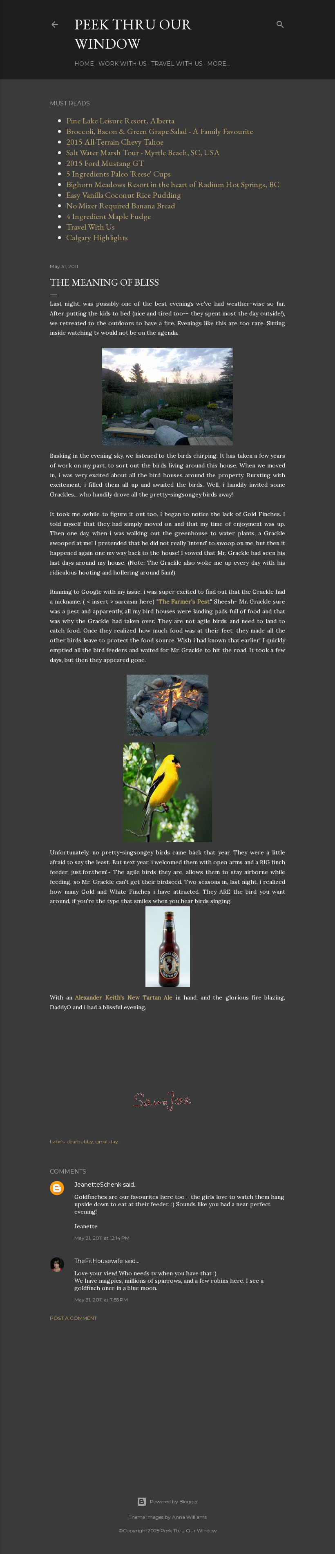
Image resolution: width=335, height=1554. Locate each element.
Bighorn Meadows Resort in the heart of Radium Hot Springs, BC (172, 184)
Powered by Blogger (174, 1501)
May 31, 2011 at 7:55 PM (101, 1300)
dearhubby (80, 1141)
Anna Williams (189, 1517)
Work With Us (122, 63)
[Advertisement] (167, 1399)
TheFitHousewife (98, 1261)
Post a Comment (73, 1318)
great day (107, 1141)
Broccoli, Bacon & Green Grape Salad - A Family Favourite (159, 131)
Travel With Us (177, 63)
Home (84, 63)
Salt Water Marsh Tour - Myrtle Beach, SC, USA (143, 152)
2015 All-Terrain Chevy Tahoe (114, 141)
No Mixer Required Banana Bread (120, 205)
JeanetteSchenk (97, 1184)
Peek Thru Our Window (133, 34)
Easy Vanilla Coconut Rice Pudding (123, 195)
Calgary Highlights (97, 237)
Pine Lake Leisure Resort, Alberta (120, 120)
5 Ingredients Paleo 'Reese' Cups (118, 173)
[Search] (280, 23)
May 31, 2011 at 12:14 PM (102, 1238)
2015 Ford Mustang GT (105, 163)
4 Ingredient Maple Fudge (108, 216)
